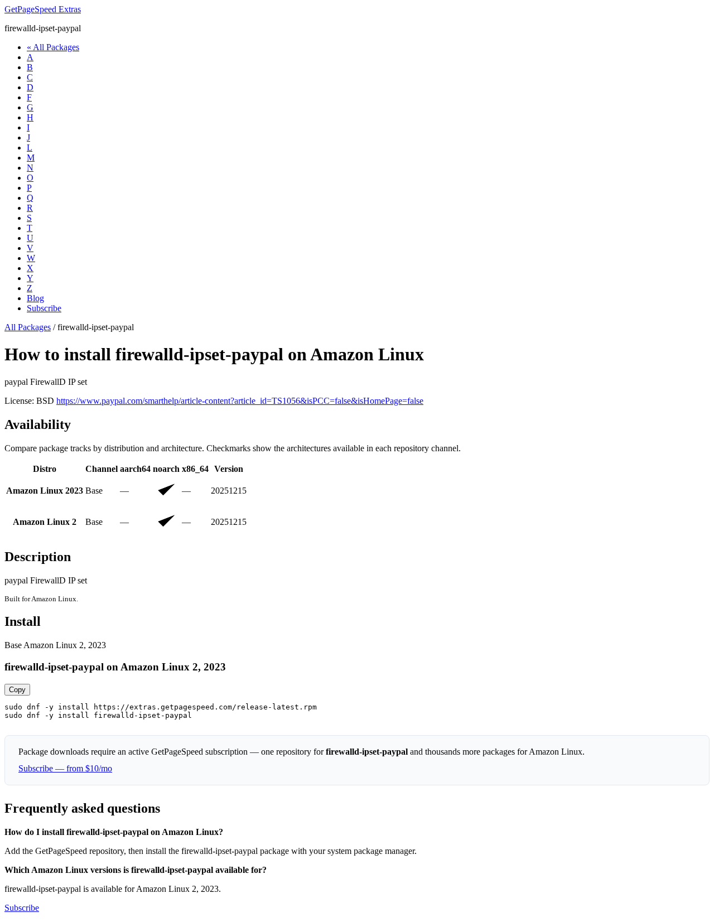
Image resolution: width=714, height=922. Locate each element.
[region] (357, 500)
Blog (35, 298)
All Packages (27, 327)
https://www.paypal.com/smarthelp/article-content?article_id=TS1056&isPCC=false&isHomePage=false (239, 401)
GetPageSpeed (42, 9)
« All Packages (53, 47)
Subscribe (44, 308)
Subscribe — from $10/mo (65, 768)
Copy (17, 690)
